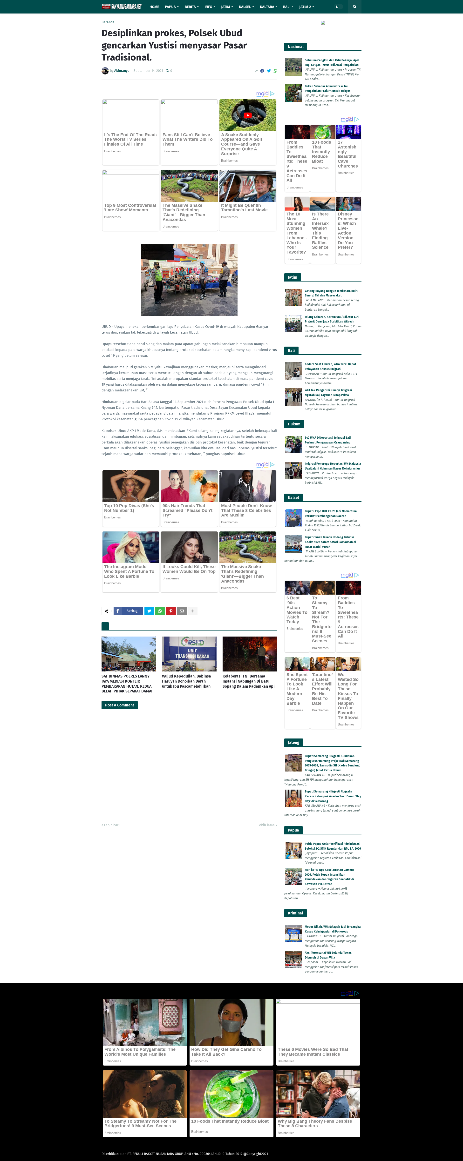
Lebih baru (112, 825)
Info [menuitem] (208, 7)
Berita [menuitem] (190, 7)
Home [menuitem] (154, 7)
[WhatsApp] (275, 71)
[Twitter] (269, 71)
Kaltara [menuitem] (267, 7)
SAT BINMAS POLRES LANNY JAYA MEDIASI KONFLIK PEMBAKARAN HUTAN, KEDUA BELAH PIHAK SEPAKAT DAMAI (127, 683)
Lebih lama (266, 825)
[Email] (182, 611)
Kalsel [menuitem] (245, 7)
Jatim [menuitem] (225, 7)
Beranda (108, 22)
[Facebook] (262, 71)
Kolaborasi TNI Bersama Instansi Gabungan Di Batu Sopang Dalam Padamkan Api (249, 681)
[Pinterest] (171, 611)
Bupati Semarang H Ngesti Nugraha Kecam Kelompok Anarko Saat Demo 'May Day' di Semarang (333, 796)
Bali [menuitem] (286, 7)
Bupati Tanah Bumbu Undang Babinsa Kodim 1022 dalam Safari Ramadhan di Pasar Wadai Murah (330, 542)
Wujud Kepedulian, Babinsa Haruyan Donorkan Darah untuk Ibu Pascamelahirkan (186, 681)
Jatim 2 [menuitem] (305, 7)
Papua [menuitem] (170, 7)
